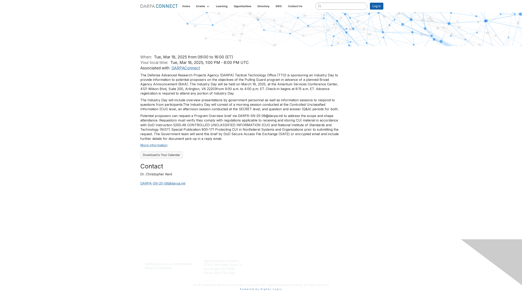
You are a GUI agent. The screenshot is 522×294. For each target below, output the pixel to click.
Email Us (210, 279)
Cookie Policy (331, 264)
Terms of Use (331, 269)
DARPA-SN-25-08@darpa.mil (162, 183)
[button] (203, 6)
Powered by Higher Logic (261, 289)
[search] (319, 6)
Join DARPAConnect (276, 261)
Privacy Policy (331, 261)
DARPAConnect (185, 68)
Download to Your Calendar (161, 155)
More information (153, 145)
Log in (377, 6)
